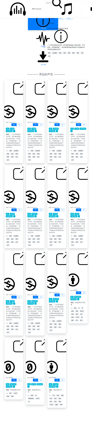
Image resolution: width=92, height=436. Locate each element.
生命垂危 (55, 53)
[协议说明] (60, 36)
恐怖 (78, 53)
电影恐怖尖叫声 (54, 356)
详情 (14, 124)
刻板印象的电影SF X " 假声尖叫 (33, 100)
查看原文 (69, 18)
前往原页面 (60, 18)
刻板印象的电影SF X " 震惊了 (54, 270)
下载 (19, 124)
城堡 (49, 53)
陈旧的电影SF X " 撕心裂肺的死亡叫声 (55, 185)
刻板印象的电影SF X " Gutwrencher (76, 100)
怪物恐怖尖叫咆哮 (76, 269)
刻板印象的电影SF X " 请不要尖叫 (76, 185)
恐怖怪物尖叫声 (11, 356)
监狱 (65, 53)
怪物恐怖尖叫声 (32, 356)
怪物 (69, 53)
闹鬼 (60, 53)
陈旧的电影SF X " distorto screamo (55, 100)
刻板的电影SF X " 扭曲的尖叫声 (12, 100)
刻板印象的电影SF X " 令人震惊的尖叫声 (33, 271)
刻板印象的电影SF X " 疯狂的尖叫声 (11, 185)
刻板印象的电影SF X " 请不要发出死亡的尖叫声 (12, 271)
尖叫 (82, 53)
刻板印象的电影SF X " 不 (33, 185)
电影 (73, 53)
